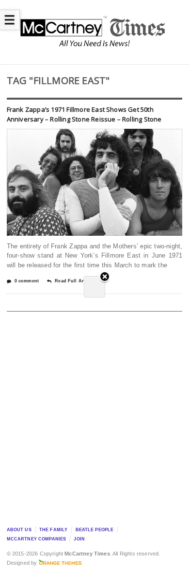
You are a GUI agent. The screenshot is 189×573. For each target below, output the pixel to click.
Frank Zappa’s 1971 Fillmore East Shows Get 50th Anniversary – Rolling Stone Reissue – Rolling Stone (84, 114)
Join (79, 539)
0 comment (27, 280)
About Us (19, 529)
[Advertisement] (94, 416)
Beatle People (95, 529)
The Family (53, 529)
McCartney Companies (36, 539)
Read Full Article (74, 280)
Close (104, 277)
